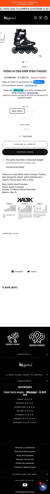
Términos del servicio (25, 459)
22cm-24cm (25, 117)
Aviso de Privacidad (25, 455)
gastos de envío (27, 95)
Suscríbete (24, 354)
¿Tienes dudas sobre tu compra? (24, 375)
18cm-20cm (17, 111)
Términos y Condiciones (25, 447)
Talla (25, 106)
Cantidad (25, 125)
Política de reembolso (25, 463)
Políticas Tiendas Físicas (25, 467)
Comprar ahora (25, 152)
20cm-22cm (32, 111)
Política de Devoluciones (25, 451)
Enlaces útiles (24, 480)
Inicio (24, 66)
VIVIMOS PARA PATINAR (24, 474)
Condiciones (24, 381)
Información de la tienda (15, 167)
